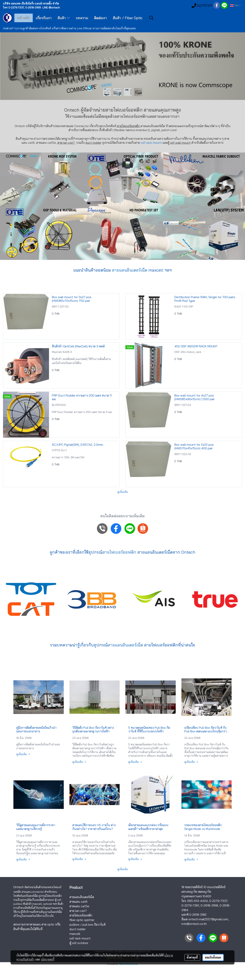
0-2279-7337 (218, 901)
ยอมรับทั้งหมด (213, 957)
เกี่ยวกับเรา (44, 18)
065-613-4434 (197, 901)
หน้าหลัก (23, 18)
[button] (151, 17)
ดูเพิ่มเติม (122, 492)
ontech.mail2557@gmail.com (208, 919)
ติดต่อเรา (100, 18)
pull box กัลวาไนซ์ (93, 924)
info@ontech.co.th (194, 924)
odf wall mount (180, 142)
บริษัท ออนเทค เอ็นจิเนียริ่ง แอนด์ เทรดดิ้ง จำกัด (31, 3)
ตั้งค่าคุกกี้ (192, 957)
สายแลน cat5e (79, 906)
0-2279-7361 (190, 905)
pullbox (74, 924)
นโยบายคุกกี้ (47, 959)
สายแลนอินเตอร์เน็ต (129, 270)
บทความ (82, 18)
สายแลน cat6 (78, 901)
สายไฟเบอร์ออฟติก (132, 116)
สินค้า (62, 18)
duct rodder (93, 142)
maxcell (74, 934)
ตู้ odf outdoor (78, 943)
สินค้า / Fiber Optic (127, 18)
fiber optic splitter (81, 920)
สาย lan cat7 (78, 911)
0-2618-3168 (209, 905)
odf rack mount (151, 142)
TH (236, 5)
